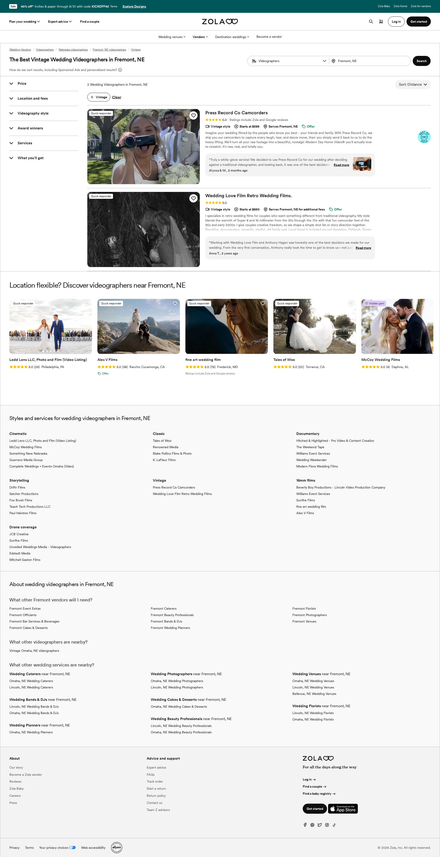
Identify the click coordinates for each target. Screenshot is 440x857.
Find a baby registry (317, 793)
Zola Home (400, 6)
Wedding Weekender (311, 460)
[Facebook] (305, 826)
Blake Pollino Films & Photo (172, 453)
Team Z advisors (158, 810)
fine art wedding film (311, 506)
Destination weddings (230, 37)
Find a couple (89, 21)
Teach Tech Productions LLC (29, 506)
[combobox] (370, 61)
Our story (16, 767)
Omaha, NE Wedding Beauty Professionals (181, 732)
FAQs (150, 774)
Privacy (14, 847)
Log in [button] (396, 21)
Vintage (135, 49)
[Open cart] (381, 21)
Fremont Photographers (309, 615)
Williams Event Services (313, 453)
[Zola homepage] (220, 21)
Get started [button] (418, 21)
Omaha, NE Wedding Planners (31, 732)
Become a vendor (269, 36)
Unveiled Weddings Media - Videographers (40, 547)
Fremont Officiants (22, 615)
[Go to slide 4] (54, 351)
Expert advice (58, 21)
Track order (155, 781)
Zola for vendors (421, 6)
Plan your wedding (22, 21)
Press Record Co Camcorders (174, 487)
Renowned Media (165, 447)
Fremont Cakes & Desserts (28, 628)
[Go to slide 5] (58, 351)
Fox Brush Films (20, 500)
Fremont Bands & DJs (166, 621)
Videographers (45, 49)
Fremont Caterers (163, 608)
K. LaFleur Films (164, 460)
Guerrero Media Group (26, 460)
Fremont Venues (304, 621)
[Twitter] (319, 826)
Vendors (199, 37)
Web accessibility (93, 847)
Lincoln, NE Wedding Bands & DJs (34, 706)
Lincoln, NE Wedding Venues (313, 687)
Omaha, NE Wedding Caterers (31, 681)
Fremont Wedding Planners (170, 628)
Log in (307, 779)
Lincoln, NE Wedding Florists (313, 713)
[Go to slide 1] (43, 351)
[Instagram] (327, 826)
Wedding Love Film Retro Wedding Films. (182, 494)
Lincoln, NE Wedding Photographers (177, 687)
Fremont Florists (304, 608)
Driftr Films (17, 487)
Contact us (154, 803)
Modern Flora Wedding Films (317, 466)
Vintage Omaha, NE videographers (34, 650)
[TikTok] (334, 826)
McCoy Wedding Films (25, 447)
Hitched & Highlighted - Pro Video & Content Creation (335, 440)
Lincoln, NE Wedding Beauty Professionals (181, 726)
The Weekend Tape (310, 447)
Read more (341, 165)
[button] (324, 61)
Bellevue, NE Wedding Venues (314, 694)
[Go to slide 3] (50, 351)
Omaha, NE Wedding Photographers (177, 681)
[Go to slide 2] (47, 351)
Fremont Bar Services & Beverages (34, 621)
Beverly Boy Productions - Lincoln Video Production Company (340, 487)
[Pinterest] (312, 826)
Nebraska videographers (73, 49)
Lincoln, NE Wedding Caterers (31, 687)
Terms (113, 6)
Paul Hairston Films (22, 513)
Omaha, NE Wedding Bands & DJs (34, 713)
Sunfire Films (305, 500)
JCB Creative (19, 534)
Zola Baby (384, 6)
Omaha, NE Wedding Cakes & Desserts (179, 706)
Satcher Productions (23, 494)
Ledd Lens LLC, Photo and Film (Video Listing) (42, 440)
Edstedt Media (19, 553)
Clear (116, 97)
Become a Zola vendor (25, 774)
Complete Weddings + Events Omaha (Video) (41, 466)
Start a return (156, 788)
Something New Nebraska (28, 453)
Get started (315, 809)
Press (13, 803)
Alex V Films (305, 513)
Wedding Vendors (20, 49)
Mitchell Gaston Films (24, 560)
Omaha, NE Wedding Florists (313, 719)
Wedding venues (170, 37)
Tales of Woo (162, 440)
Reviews (15, 781)
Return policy (156, 795)
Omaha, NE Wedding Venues (313, 681)
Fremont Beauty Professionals (172, 615)
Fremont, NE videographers (109, 49)
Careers (15, 795)
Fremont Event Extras (25, 608)
